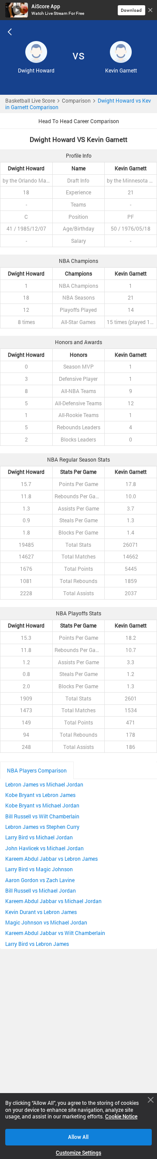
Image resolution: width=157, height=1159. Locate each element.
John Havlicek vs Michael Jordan (44, 848)
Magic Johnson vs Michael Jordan (46, 922)
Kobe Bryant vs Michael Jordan (42, 805)
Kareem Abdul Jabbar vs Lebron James (51, 858)
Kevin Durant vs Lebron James (41, 912)
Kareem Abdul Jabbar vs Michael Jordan (53, 901)
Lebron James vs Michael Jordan (44, 784)
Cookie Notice (121, 1117)
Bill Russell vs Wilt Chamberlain (42, 816)
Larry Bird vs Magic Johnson (39, 869)
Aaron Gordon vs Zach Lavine (40, 880)
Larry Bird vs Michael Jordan (39, 837)
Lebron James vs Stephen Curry (42, 827)
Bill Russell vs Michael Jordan (40, 890)
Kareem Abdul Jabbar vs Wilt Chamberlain (55, 933)
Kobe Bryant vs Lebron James (40, 795)
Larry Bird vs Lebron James (37, 944)
